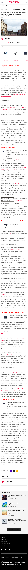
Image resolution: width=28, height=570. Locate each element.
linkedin (17, 471)
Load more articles (14, 529)
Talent (6, 60)
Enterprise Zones (15, 249)
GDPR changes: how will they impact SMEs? (17, 496)
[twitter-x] (5, 550)
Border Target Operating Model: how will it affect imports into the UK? (16, 512)
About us (3, 537)
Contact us (3, 539)
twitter (14, 471)
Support (16, 60)
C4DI (10, 233)
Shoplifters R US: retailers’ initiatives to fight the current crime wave (17, 520)
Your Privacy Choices (5, 543)
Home (2, 5)
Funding (26, 60)
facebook (11, 471)
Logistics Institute (18, 183)
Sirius (6, 362)
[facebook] (1, 550)
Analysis (6, 5)
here (2, 333)
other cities (19, 200)
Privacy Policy (4, 541)
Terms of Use (4, 545)
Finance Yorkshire (11, 355)
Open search (26, 2)
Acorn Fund (16, 372)
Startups (14, 2)
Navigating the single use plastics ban (16, 503)
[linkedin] (9, 550)
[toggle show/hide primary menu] (2, 2)
